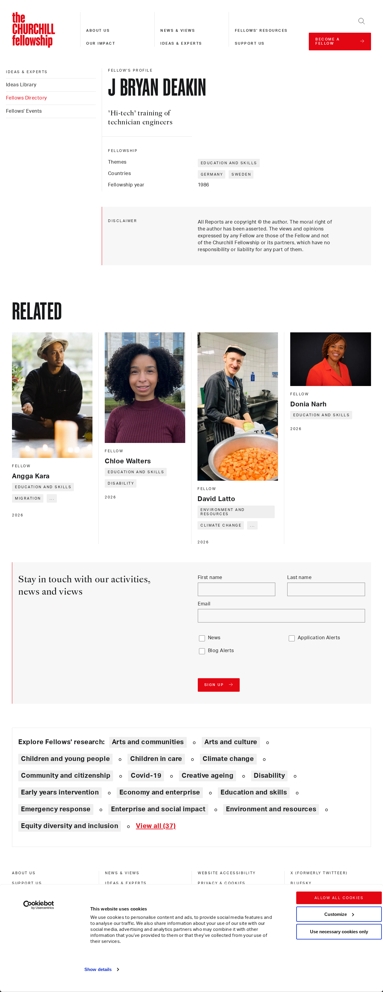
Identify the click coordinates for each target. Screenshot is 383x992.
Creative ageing (207, 775)
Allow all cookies (339, 898)
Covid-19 (146, 775)
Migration (28, 498)
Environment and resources (222, 512)
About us (98, 30)
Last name (299, 577)
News (214, 637)
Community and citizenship (65, 775)
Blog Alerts (221, 650)
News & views (177, 30)
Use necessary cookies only (339, 931)
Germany (212, 174)
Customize (335, 913)
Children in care (156, 759)
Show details (98, 969)
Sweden (241, 174)
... (52, 498)
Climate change (220, 525)
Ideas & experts (181, 43)
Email (204, 603)
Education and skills (229, 163)
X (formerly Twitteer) (319, 873)
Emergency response (56, 809)
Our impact (100, 43)
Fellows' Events (24, 111)
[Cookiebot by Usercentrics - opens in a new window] (39, 905)
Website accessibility (227, 873)
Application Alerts (319, 637)
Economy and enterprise (159, 792)
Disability (121, 483)
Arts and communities (148, 742)
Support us (250, 43)
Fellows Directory (26, 98)
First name (210, 577)
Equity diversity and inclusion (69, 826)
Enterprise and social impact (158, 809)
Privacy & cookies (222, 883)
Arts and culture (230, 742)
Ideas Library (21, 84)
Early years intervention (60, 792)
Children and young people (65, 759)
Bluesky (301, 883)
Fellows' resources (261, 30)
